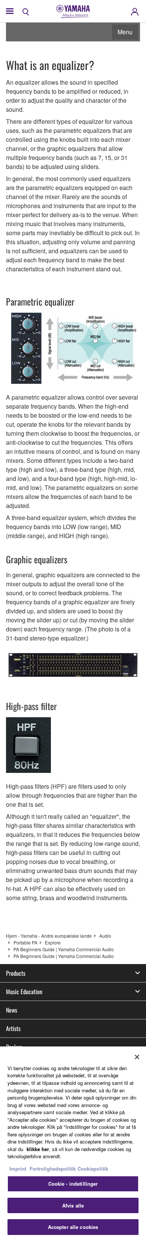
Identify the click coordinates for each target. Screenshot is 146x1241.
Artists (13, 1028)
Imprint (17, 1168)
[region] (73, 1143)
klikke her (38, 1149)
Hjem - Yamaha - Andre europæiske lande (49, 935)
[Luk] (137, 1057)
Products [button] (15, 973)
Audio (105, 935)
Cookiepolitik (92, 1168)
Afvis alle (73, 1205)
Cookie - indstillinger (73, 1183)
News (11, 1009)
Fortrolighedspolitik (53, 1168)
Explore (53, 942)
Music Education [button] (24, 991)
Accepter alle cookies (73, 1226)
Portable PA (25, 942)
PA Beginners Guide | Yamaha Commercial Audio (63, 949)
